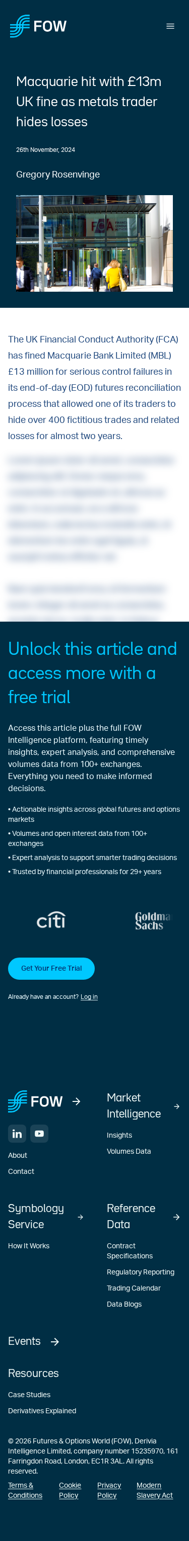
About (17, 1155)
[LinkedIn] (17, 1134)
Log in (89, 997)
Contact (21, 1171)
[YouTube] (39, 1134)
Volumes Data (129, 1151)
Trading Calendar (134, 1288)
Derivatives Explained (42, 1411)
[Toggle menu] (170, 26)
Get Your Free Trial (51, 968)
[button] (94, 980)
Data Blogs (124, 1304)
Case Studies (29, 1395)
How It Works (28, 1246)
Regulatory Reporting (140, 1272)
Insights (119, 1135)
